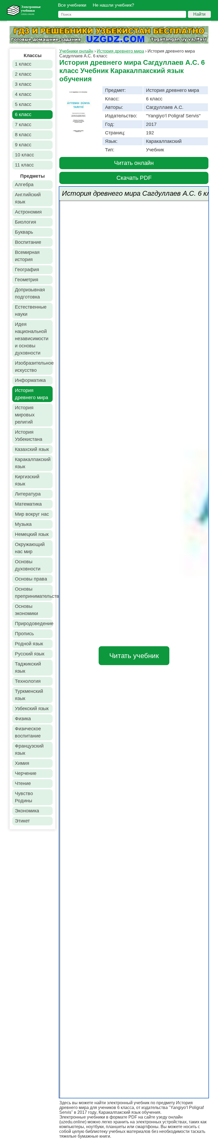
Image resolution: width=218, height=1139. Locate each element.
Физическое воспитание (28, 732)
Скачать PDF (134, 177)
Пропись (24, 633)
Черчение (25, 773)
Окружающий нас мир (30, 548)
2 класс (23, 74)
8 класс (23, 134)
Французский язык (29, 749)
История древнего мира (31, 394)
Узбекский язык (32, 708)
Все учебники (72, 5)
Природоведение (34, 623)
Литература (28, 494)
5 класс (23, 104)
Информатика (30, 380)
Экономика (27, 810)
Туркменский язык (29, 695)
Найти (199, 14)
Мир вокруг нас (32, 514)
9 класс (23, 144)
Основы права (31, 579)
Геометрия (26, 279)
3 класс (23, 84)
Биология (25, 222)
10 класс (24, 154)
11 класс (24, 165)
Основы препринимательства (34, 592)
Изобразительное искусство (34, 366)
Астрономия (28, 212)
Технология (28, 681)
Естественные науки (31, 310)
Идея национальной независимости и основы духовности (31, 339)
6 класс (23, 114)
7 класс (23, 124)
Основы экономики (26, 610)
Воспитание (28, 242)
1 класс (23, 64)
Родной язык (29, 643)
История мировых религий (25, 415)
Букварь (24, 232)
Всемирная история (27, 256)
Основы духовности (27, 565)
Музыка (23, 524)
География (27, 269)
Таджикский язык (28, 667)
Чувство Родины (24, 797)
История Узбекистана (28, 435)
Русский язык (29, 653)
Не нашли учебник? (113, 5)
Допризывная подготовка (30, 293)
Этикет (22, 821)
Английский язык (28, 198)
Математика (28, 504)
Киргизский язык (27, 480)
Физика (23, 718)
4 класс (23, 94)
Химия (22, 763)
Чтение (23, 783)
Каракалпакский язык (33, 463)
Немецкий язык (32, 534)
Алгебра (24, 184)
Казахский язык (32, 449)
